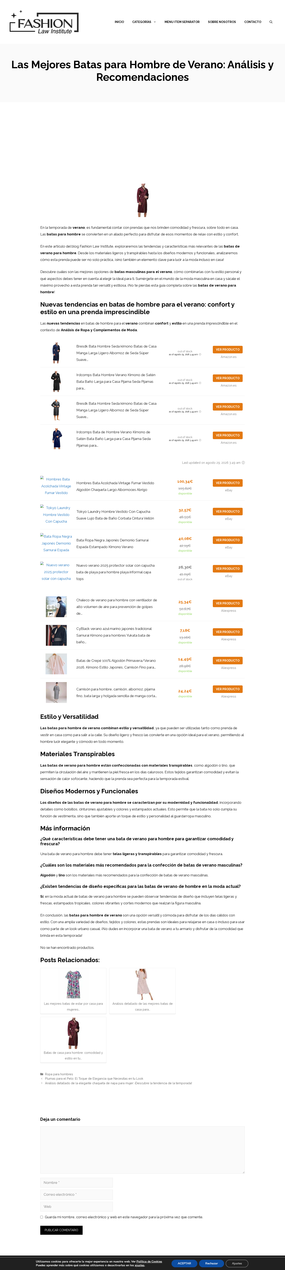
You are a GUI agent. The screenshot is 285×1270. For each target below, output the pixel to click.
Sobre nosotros (222, 22)
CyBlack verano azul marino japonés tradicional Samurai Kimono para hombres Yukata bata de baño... (113, 635)
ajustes (139, 1265)
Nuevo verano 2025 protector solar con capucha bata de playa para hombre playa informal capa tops (115, 572)
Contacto (252, 22)
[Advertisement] (142, 133)
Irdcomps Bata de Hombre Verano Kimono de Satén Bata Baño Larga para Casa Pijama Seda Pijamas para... (113, 439)
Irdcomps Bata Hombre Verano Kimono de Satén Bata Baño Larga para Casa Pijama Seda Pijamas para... (115, 381)
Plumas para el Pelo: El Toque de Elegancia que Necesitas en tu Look (94, 1078)
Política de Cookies (149, 1262)
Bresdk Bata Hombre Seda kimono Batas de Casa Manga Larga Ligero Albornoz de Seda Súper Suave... (116, 353)
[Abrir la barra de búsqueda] (271, 22)
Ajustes (237, 1263)
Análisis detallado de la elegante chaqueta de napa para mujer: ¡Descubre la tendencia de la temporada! (118, 1083)
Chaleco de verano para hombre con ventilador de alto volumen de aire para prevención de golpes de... (116, 607)
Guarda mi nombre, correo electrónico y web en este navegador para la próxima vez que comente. (124, 1217)
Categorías (141, 22)
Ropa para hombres (59, 1074)
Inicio (119, 22)
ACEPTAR (184, 1263)
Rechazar (211, 1263)
